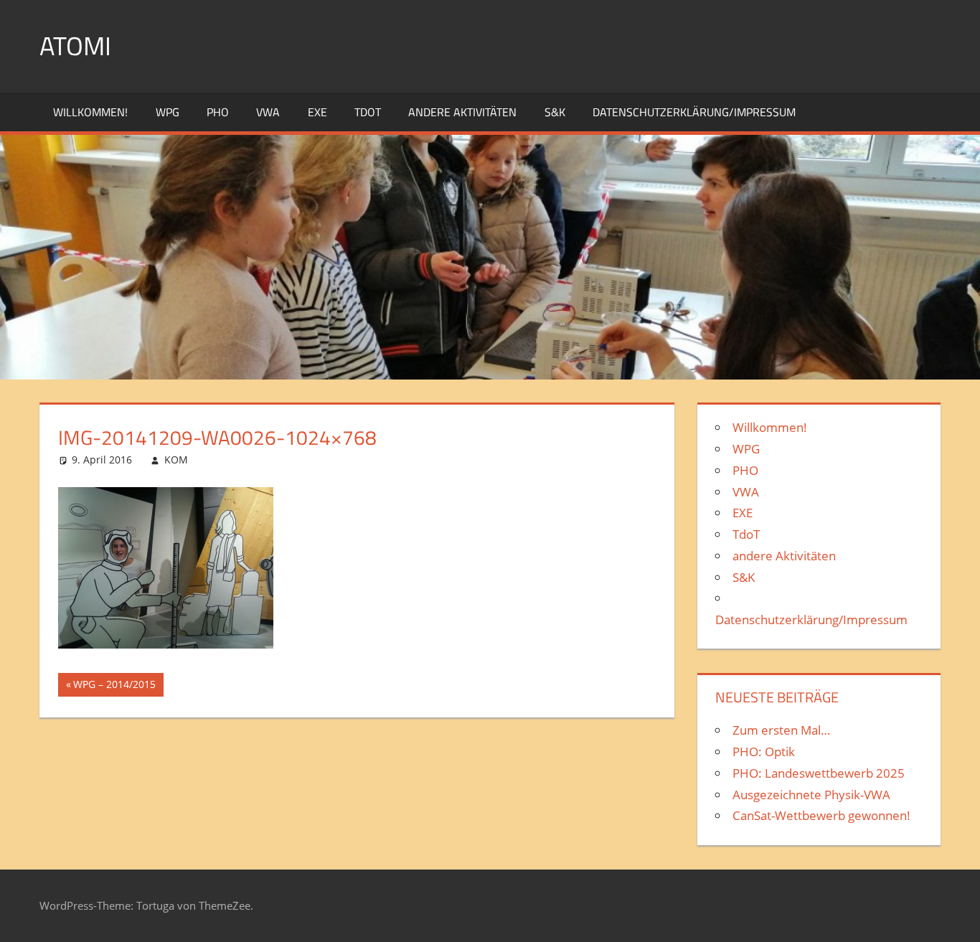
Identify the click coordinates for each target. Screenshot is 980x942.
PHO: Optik (763, 751)
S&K (555, 112)
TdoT (367, 112)
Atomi (75, 45)
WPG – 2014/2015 (114, 687)
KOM (176, 459)
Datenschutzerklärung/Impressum (694, 112)
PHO (218, 112)
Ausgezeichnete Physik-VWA (811, 794)
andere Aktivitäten (462, 112)
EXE (317, 112)
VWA (268, 112)
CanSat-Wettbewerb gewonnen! (821, 815)
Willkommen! (90, 112)
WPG (167, 112)
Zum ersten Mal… (781, 730)
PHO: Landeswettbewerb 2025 (818, 773)
